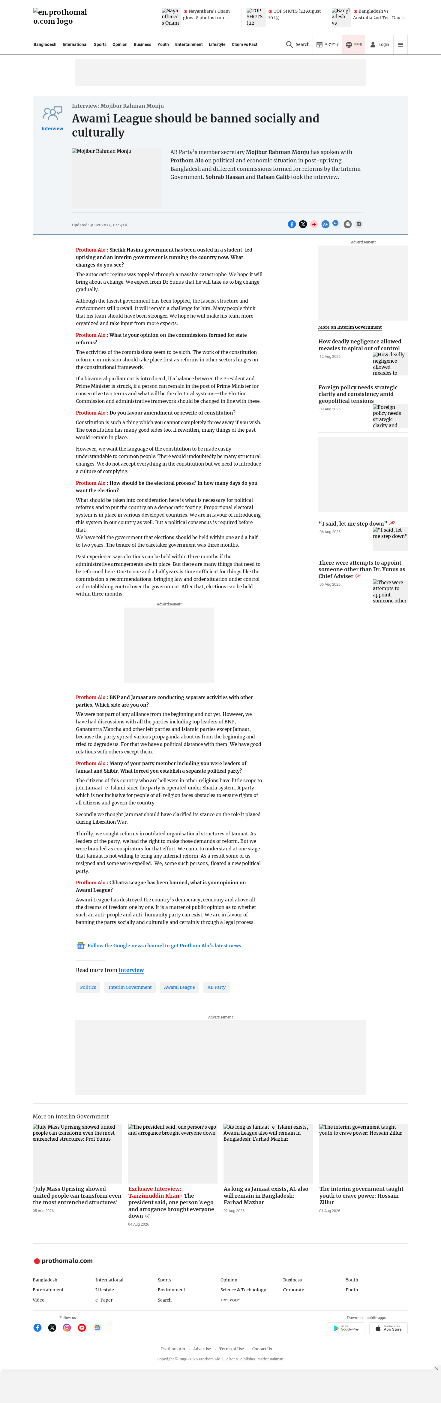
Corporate (293, 1290)
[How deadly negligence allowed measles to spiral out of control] (390, 364)
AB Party (217, 987)
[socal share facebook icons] (292, 227)
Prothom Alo (173, 1349)
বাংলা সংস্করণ (230, 1300)
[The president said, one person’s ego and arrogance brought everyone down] (173, 1154)
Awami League (179, 987)
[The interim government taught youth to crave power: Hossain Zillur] (364, 1154)
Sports (100, 44)
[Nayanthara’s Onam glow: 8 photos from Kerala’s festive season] (171, 17)
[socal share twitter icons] (303, 227)
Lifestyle (217, 44)
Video (39, 1300)
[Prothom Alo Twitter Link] (54, 1328)
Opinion (120, 44)
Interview (52, 128)
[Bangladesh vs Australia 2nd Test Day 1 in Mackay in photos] (341, 17)
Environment (171, 1290)
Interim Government (130, 987)
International (75, 44)
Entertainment (189, 44)
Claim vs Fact (244, 44)
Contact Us (262, 1349)
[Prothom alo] (62, 17)
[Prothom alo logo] (63, 1263)
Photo (352, 1290)
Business (142, 44)
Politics (88, 987)
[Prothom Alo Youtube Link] (84, 1328)
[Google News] (97, 1328)
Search (165, 1300)
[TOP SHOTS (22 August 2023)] (256, 17)
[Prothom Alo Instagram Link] (69, 1328)
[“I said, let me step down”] (390, 539)
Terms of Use (231, 1349)
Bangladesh (45, 44)
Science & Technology (243, 1290)
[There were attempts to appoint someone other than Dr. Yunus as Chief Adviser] (390, 591)
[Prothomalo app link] (346, 1329)
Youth (163, 44)
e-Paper (103, 1300)
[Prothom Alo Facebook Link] (40, 1328)
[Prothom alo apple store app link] (388, 1329)
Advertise (202, 1349)
